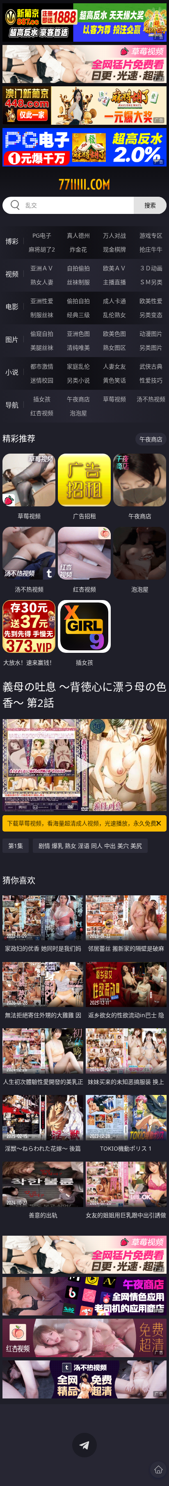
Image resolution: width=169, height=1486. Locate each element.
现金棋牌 (114, 249)
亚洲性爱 (41, 301)
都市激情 (41, 366)
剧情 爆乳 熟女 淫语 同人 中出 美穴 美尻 (90, 846)
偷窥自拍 (41, 333)
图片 (11, 339)
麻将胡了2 (42, 249)
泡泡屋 (78, 413)
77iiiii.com (84, 184)
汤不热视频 (151, 399)
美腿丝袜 (41, 347)
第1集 (15, 846)
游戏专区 (150, 235)
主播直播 (114, 282)
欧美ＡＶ (114, 268)
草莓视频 (114, 399)
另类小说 (78, 380)
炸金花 (78, 249)
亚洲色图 (78, 333)
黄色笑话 (114, 380)
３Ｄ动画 (150, 268)
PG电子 (41, 235)
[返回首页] (158, 1469)
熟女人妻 (41, 282)
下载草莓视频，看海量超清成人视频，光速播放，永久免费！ (84, 823)
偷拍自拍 (78, 301)
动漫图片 (150, 333)
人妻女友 (114, 366)
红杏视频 (41, 413)
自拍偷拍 (78, 268)
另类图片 (150, 347)
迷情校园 (41, 380)
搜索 (150, 205)
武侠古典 (150, 366)
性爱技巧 (150, 380)
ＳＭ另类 (150, 282)
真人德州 (78, 235)
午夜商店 (78, 399)
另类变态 (150, 315)
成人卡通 (114, 301)
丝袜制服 (78, 282)
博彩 (11, 241)
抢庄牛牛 (150, 249)
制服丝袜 (41, 315)
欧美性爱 (150, 301)
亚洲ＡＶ (41, 268)
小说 (11, 372)
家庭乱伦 (78, 366)
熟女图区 (114, 347)
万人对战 (114, 235)
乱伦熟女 (114, 315)
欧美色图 (114, 333)
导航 (11, 404)
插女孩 (41, 399)
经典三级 (78, 315)
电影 (11, 306)
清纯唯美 (78, 347)
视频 (11, 274)
